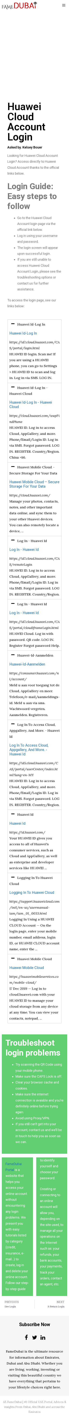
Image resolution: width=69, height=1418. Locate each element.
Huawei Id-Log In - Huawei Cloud (30, 405)
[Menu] (64, 5)
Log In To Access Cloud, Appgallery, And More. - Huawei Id (28, 750)
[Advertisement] (34, 46)
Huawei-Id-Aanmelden (27, 664)
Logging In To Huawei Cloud (31, 892)
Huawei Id (17, 823)
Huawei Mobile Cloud (26, 967)
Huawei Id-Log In (23, 333)
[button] (34, 324)
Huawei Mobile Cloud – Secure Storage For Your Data (34, 484)
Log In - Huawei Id (24, 549)
